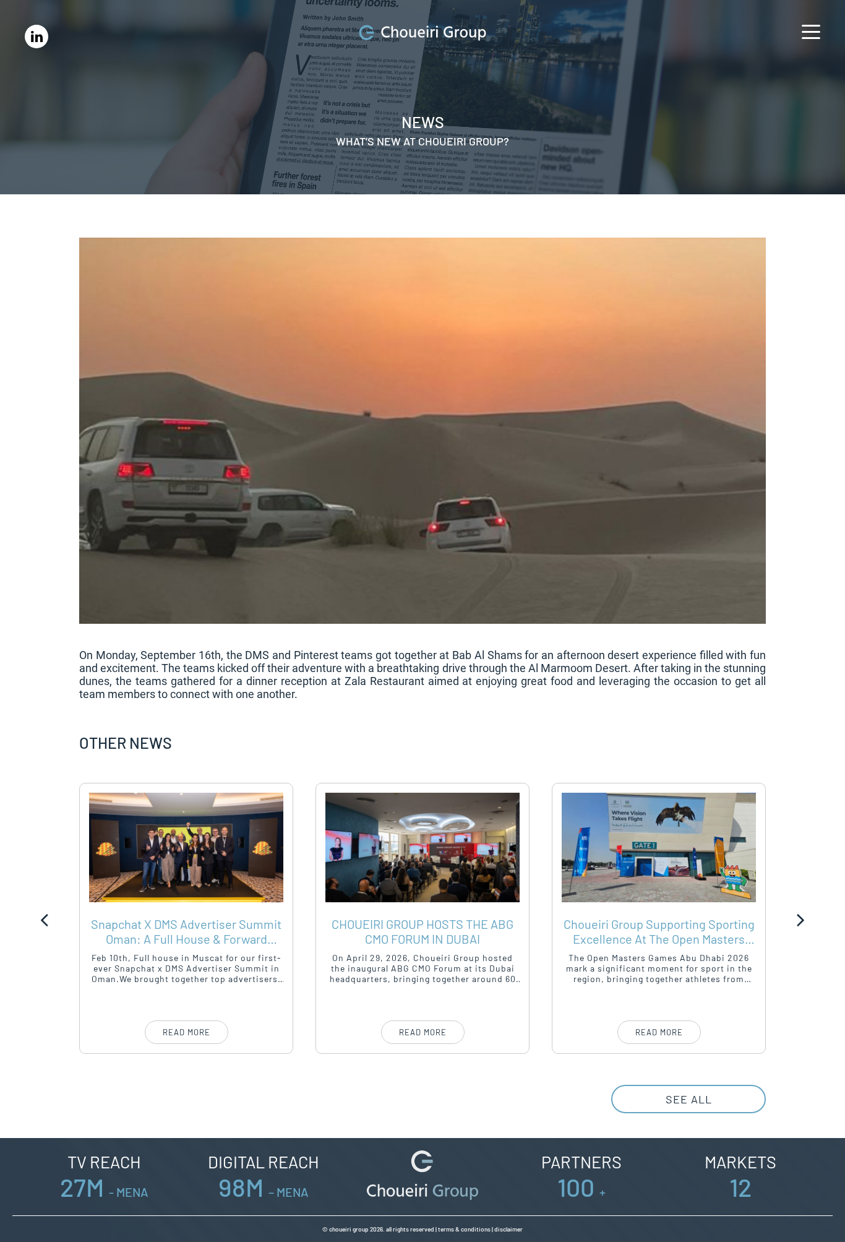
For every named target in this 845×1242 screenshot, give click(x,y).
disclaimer (508, 1229)
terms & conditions (464, 1229)
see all (689, 1099)
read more (186, 1032)
